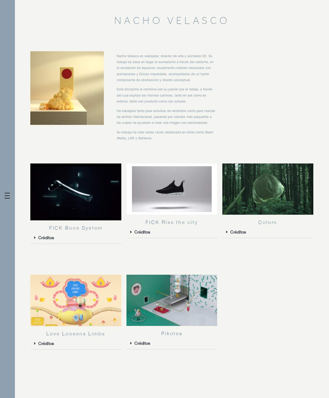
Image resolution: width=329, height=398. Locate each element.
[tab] (75, 238)
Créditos (46, 237)
